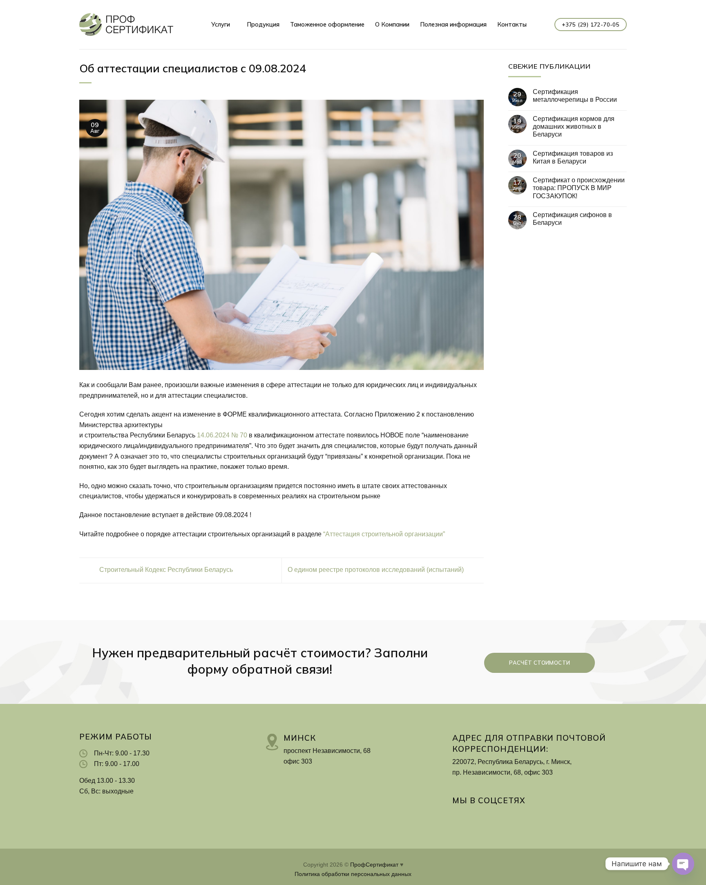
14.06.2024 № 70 (222, 435)
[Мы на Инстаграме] (458, 817)
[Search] (540, 25)
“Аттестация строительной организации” (384, 534)
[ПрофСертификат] (126, 24)
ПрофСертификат (374, 864)
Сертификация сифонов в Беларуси (572, 218)
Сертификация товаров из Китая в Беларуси (573, 157)
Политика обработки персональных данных (353, 874)
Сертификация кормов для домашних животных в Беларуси (573, 126)
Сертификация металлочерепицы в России (575, 95)
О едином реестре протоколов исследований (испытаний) (376, 570)
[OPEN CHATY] (683, 864)
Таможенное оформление (327, 24)
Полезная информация (453, 24)
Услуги (220, 24)
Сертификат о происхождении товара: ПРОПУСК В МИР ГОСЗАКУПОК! (579, 188)
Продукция (263, 24)
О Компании (392, 24)
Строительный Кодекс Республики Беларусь (165, 570)
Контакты (512, 24)
